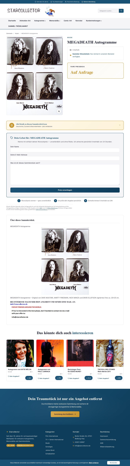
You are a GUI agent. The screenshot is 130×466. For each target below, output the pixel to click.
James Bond (49, 450)
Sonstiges (49, 447)
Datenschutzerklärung (41, 209)
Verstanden (113, 463)
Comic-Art (68, 21)
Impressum (104, 436)
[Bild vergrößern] (59, 111)
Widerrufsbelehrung (52, 208)
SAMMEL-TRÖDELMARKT (18, 26)
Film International (51, 436)
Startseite (12, 21)
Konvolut (79, 21)
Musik (17, 33)
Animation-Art (25, 21)
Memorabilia (54, 21)
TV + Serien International (54, 440)
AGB (41, 208)
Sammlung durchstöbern (63, 414)
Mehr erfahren (94, 463)
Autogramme (39, 21)
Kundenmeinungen (93, 21)
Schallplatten (50, 454)
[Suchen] (121, 11)
